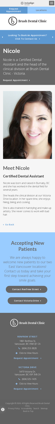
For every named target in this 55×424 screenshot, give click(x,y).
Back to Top (28, 411)
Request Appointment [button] (13, 10)
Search (36, 408)
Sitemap (44, 408)
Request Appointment (15, 80)
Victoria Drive (27, 367)
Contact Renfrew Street (25, 289)
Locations (41, 10)
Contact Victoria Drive (26, 300)
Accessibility (26, 408)
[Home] (27, 22)
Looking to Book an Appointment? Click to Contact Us (27, 37)
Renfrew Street (27, 336)
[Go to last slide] (2, 37)
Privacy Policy (14, 408)
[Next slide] (52, 37)
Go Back (9, 224)
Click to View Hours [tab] (28, 353)
